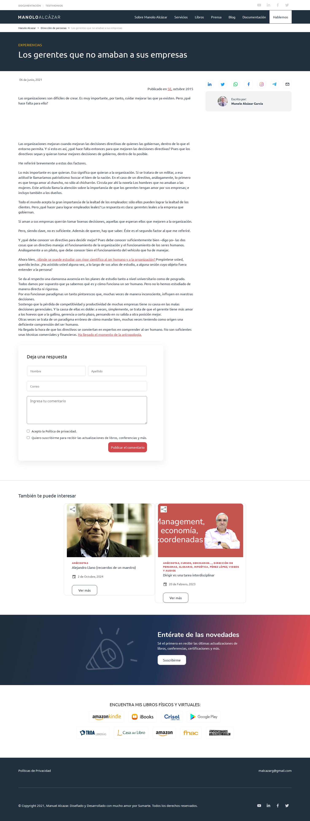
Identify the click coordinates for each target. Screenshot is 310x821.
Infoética (201, 566)
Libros (199, 17)
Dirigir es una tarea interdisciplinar (188, 575)
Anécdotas (80, 563)
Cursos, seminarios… (196, 563)
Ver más (84, 590)
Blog (232, 17)
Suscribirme (172, 660)
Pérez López (218, 566)
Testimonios (54, 5)
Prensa (216, 17)
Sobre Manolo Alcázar (151, 17)
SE (169, 89)
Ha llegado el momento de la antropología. (110, 334)
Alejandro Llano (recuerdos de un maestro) (104, 567)
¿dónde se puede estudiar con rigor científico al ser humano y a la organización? (96, 259)
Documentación (29, 5)
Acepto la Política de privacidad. (54, 431)
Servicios (181, 17)
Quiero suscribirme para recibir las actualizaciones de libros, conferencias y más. (89, 438)
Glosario (186, 566)
